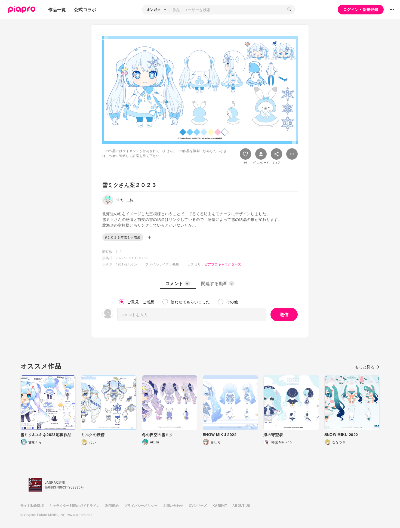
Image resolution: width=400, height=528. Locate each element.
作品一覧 (57, 9)
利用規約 (112, 505)
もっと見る (364, 366)
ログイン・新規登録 (360, 9)
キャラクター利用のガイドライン (74, 505)
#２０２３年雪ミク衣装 (123, 237)
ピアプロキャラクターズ (222, 264)
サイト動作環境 (32, 505)
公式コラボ (85, 9)
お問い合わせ (173, 505)
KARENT (220, 505)
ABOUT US (241, 505)
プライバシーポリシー (141, 505)
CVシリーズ (198, 505)
